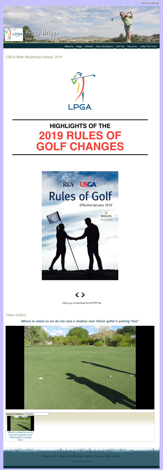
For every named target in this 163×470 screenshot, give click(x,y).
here (70, 303)
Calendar (89, 46)
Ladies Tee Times (148, 46)
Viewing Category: (15, 414)
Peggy (79, 46)
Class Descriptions (104, 46)
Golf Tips (120, 46)
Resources (132, 46)
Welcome (69, 46)
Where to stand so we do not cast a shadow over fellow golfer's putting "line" (20, 436)
